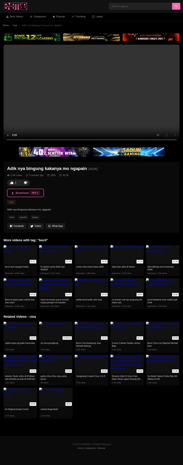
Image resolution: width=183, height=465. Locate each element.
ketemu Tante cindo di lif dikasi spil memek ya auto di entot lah (20, 377)
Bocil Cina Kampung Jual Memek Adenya (88, 344)
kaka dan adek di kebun (123, 267)
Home (6, 25)
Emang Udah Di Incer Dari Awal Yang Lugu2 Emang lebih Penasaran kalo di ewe (127, 379)
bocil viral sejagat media (17, 267)
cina (15, 25)
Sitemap (101, 448)
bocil (11, 217)
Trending (80, 16)
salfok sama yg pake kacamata (20, 343)
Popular (60, 16)
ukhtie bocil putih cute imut (89, 299)
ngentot (23, 217)
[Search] (176, 6)
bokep (35, 217)
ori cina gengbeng (49, 343)
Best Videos (16, 16)
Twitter (37, 226)
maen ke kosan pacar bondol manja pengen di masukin (55, 301)
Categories (40, 16)
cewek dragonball (49, 409)
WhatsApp (57, 226)
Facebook (19, 226)
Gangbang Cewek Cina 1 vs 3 (90, 376)
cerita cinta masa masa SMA (90, 267)
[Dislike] (25, 183)
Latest (99, 16)
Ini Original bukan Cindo (17, 409)
